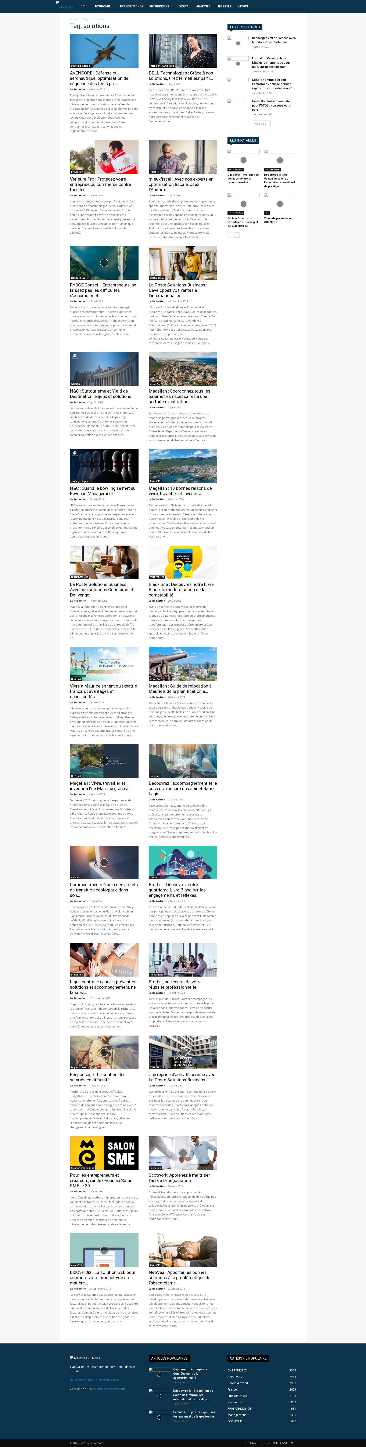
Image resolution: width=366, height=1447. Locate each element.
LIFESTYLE (224, 6)
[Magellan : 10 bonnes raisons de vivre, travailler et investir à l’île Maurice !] (183, 466)
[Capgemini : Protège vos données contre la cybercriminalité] (243, 160)
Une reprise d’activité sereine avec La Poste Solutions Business (182, 1077)
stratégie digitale (80, 65)
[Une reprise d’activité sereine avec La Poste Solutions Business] (183, 1052)
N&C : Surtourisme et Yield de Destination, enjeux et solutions (100, 394)
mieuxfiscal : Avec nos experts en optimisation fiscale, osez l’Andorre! (181, 184)
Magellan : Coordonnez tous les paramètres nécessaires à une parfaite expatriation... (179, 396)
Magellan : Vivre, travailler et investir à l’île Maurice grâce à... (101, 786)
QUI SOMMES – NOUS (256, 1443)
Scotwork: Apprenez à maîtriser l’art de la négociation (179, 1178)
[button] (305, 7)
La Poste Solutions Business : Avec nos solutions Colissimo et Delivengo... (101, 590)
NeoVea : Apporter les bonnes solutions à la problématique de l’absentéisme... (180, 1278)
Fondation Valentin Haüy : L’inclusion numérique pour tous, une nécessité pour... (271, 63)
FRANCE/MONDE (131, 6)
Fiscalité (154, 171)
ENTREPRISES (159, 6)
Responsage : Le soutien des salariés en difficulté (98, 1077)
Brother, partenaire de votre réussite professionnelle (175, 984)
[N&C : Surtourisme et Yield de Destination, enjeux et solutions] (104, 369)
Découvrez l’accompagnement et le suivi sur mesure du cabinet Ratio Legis (183, 788)
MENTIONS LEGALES (284, 1443)
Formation (155, 1167)
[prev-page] (230, 235)
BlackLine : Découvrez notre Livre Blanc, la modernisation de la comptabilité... (181, 590)
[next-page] (237, 235)
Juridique (155, 776)
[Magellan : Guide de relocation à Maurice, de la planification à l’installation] (183, 664)
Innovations (156, 974)
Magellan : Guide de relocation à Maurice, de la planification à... (180, 689)
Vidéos (242, 6)
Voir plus (260, 123)
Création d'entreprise (82, 1167)
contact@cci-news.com (109, 1389)
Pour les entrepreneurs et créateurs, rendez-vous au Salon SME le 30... (101, 1180)
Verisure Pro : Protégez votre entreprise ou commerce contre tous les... (100, 184)
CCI (83, 6)
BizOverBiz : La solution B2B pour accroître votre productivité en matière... (102, 1278)
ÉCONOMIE (103, 6)
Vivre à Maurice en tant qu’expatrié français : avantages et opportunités (103, 691)
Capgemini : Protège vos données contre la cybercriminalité (243, 178)
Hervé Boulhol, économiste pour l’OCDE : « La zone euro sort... (271, 105)
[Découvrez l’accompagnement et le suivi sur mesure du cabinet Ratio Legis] (183, 761)
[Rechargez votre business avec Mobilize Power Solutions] (238, 43)
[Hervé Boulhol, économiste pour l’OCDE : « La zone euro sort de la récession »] (236, 106)
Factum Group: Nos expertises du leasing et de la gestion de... (242, 222)
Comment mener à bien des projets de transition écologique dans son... (104, 890)
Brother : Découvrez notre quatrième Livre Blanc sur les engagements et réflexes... (177, 890)
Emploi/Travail (78, 1067)
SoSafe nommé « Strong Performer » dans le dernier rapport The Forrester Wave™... (273, 84)
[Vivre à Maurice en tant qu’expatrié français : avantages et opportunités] (104, 664)
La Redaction (78, 89)
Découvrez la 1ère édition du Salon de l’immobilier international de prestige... (193, 1395)
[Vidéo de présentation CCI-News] (280, 204)
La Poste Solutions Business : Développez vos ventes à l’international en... (178, 290)
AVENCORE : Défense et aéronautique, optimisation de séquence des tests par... (99, 78)
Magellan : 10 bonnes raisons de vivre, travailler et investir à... (180, 491)
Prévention (77, 171)
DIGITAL (184, 6)
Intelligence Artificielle (162, 65)
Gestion (75, 383)
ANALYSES (203, 6)
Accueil (74, 19)
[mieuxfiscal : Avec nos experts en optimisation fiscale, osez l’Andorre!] (183, 157)
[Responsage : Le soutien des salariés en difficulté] (104, 1052)
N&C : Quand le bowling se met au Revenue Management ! (103, 491)
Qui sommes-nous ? (82, 1380)
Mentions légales (109, 1380)
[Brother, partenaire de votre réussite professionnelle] (183, 960)
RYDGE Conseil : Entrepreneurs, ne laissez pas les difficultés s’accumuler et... (103, 290)
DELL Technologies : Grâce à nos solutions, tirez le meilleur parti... (181, 75)
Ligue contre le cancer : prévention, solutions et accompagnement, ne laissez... (103, 987)
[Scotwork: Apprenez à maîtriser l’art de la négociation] (183, 1153)
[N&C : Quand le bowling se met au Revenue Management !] (104, 466)
